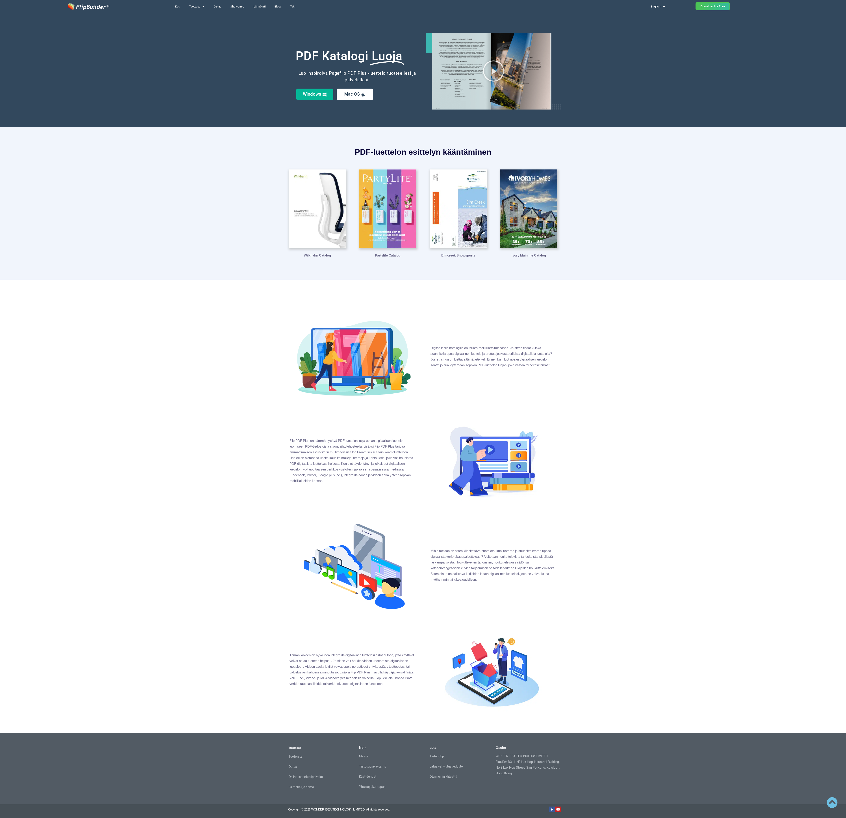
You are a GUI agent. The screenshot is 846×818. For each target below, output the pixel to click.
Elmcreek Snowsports (458, 255)
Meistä (364, 756)
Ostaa (217, 6)
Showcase (237, 6)
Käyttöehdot (367, 776)
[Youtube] (558, 809)
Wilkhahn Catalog (317, 255)
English (655, 6)
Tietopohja (437, 756)
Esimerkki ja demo (301, 787)
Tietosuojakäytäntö (372, 766)
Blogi (278, 6)
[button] (493, 71)
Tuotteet (194, 6)
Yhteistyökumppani (372, 786)
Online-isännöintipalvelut (306, 777)
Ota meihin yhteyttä (443, 776)
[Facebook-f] (552, 809)
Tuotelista (295, 756)
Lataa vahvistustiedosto (446, 766)
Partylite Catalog (388, 255)
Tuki (292, 6)
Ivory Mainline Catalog (529, 255)
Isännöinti (259, 6)
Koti (177, 6)
